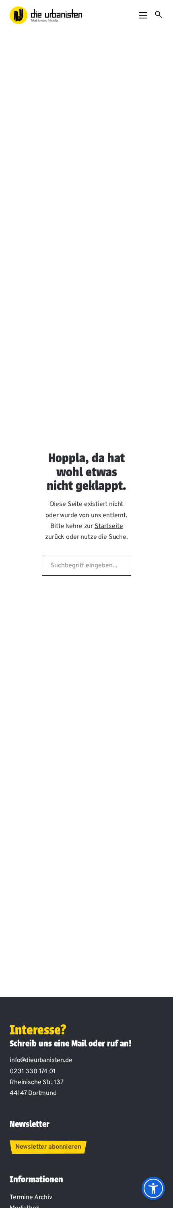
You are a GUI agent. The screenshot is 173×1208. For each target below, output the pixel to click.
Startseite (109, 526)
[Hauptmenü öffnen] (143, 15)
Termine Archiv (31, 1198)
